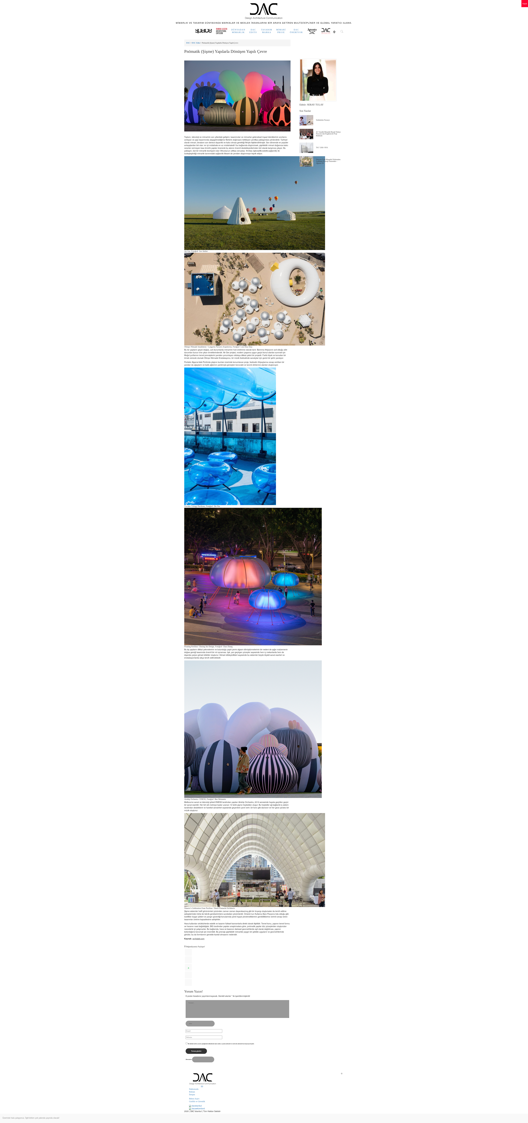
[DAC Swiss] (325, 31)
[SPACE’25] (203, 31)
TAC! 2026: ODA (322, 148)
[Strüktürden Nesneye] (306, 120)
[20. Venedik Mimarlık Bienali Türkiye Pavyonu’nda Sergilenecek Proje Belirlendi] (306, 134)
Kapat (524, 3)
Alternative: (189, 1059)
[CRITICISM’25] (221, 31)
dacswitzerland (198, 1108)
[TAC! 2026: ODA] (306, 148)
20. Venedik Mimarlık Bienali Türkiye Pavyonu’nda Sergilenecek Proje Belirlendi (328, 134)
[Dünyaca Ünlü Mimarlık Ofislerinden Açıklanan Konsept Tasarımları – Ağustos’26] (306, 161)
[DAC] (263, 10)
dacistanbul (196, 1105)
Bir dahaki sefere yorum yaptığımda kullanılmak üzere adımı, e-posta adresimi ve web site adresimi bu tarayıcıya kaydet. (221, 1044)
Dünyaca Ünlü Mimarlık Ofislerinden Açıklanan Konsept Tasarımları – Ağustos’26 (328, 161)
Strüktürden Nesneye (323, 120)
